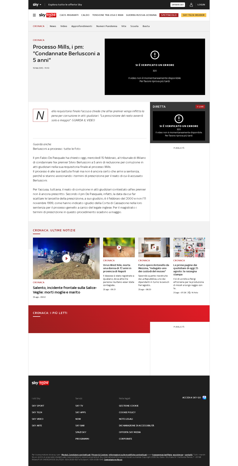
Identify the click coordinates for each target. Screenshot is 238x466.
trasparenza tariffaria (162, 454)
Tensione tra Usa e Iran (107, 15)
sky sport (38, 405)
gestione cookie (129, 405)
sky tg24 (37, 412)
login (201, 4)
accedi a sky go (191, 397)
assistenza (178, 454)
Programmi (82, 438)
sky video (37, 419)
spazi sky (80, 432)
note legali (126, 419)
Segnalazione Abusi (113, 459)
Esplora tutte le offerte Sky (65, 4)
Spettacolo (169, 15)
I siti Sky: (36, 398)
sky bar (80, 425)
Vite (123, 26)
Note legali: (125, 398)
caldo (85, 15)
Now (78, 419)
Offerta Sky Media (130, 432)
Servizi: (79, 398)
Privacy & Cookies (99, 454)
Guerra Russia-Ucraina (141, 15)
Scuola (134, 26)
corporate (125, 438)
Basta (146, 26)
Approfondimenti (81, 26)
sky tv (79, 405)
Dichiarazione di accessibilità (136, 425)
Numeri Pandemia (106, 26)
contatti (189, 454)
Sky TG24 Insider (194, 15)
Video (63, 26)
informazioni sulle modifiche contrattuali (128, 454)
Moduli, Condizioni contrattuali (76, 454)
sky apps (80, 412)
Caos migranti (69, 15)
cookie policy (127, 412)
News (53, 26)
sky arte (37, 425)
